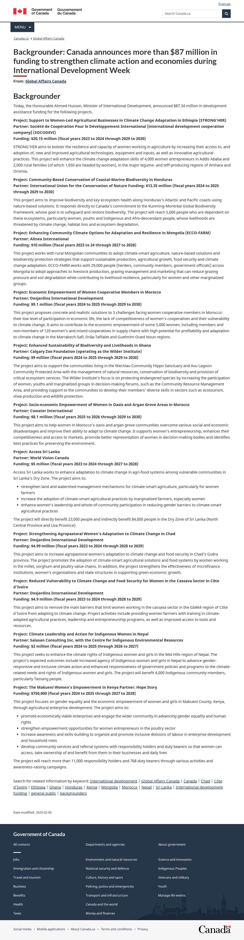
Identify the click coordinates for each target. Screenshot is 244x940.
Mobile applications (51, 929)
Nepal (146, 787)
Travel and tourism (27, 877)
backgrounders (73, 793)
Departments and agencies (105, 844)
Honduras (74, 787)
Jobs (16, 859)
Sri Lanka (164, 787)
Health (18, 904)
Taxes (17, 913)
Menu (20, 27)
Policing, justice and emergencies (110, 886)
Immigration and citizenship (33, 868)
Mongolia (109, 787)
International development (113, 781)
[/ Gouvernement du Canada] (47, 12)
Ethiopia (38, 787)
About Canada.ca (83, 929)
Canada (190, 781)
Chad (205, 781)
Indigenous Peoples (172, 868)
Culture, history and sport (104, 877)
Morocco (129, 787)
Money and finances (100, 913)
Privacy (143, 929)
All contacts (21, 844)
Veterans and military (173, 877)
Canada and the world (102, 904)
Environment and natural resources (111, 859)
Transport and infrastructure (107, 895)
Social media (22, 929)
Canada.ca (21, 38)
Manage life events (171, 895)
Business (19, 886)
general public (43, 793)
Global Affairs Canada (48, 38)
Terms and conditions (116, 929)
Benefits (19, 895)
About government (172, 844)
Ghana (55, 787)
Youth (162, 886)
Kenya (92, 787)
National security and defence (107, 868)
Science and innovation (175, 859)
